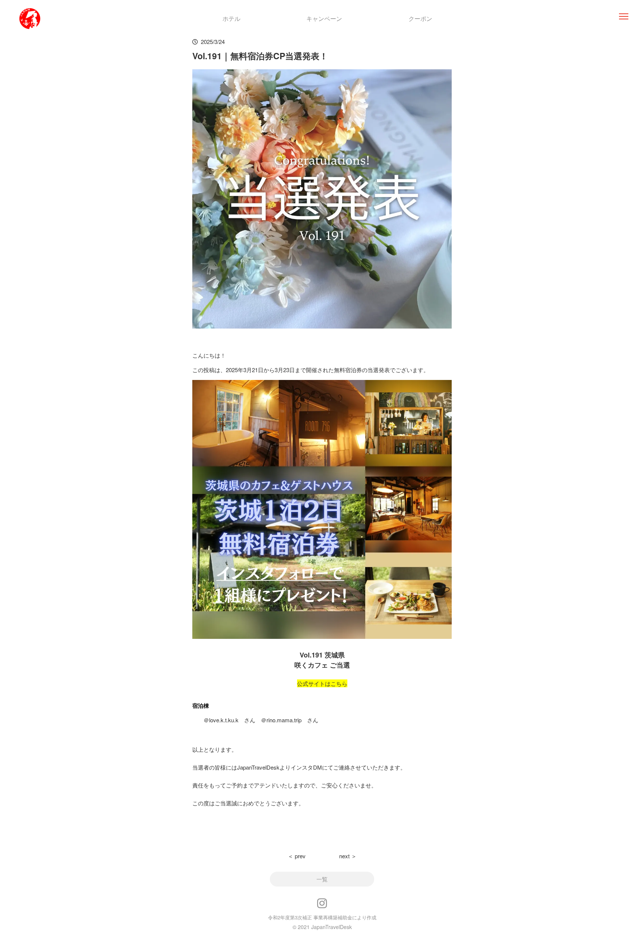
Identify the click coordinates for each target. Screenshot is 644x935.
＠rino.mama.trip (281, 720)
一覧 (322, 879)
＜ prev (297, 856)
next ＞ (348, 856)
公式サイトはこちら (322, 683)
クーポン (420, 18)
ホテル (231, 18)
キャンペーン (324, 18)
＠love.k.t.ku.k (221, 720)
